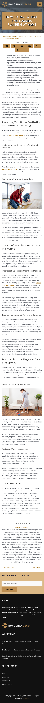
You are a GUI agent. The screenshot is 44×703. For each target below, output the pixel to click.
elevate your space (15, 135)
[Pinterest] (37, 46)
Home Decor (16, 38)
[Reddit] (22, 46)
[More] (25, 50)
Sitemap (26, 699)
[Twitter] (14, 46)
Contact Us (6, 681)
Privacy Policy (7, 684)
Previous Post (8, 567)
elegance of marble (9, 169)
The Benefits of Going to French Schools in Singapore (21, 650)
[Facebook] (6, 46)
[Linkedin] (29, 46)
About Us (5, 677)
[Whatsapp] (18, 50)
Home (4, 674)
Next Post (37, 567)
